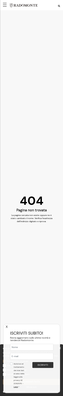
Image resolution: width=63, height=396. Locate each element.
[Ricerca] (59, 6)
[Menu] (5, 4)
